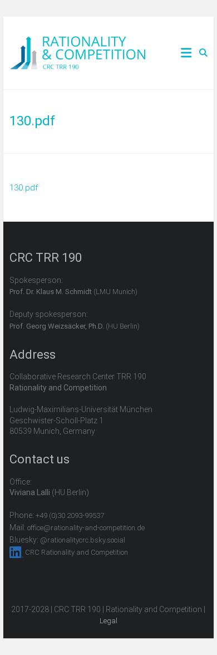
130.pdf (23, 188)
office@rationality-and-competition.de (86, 528)
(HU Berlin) (74, 326)
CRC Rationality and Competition (76, 552)
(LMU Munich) (73, 291)
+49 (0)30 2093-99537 (70, 515)
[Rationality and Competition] (77, 42)
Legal (108, 621)
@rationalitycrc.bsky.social (82, 540)
